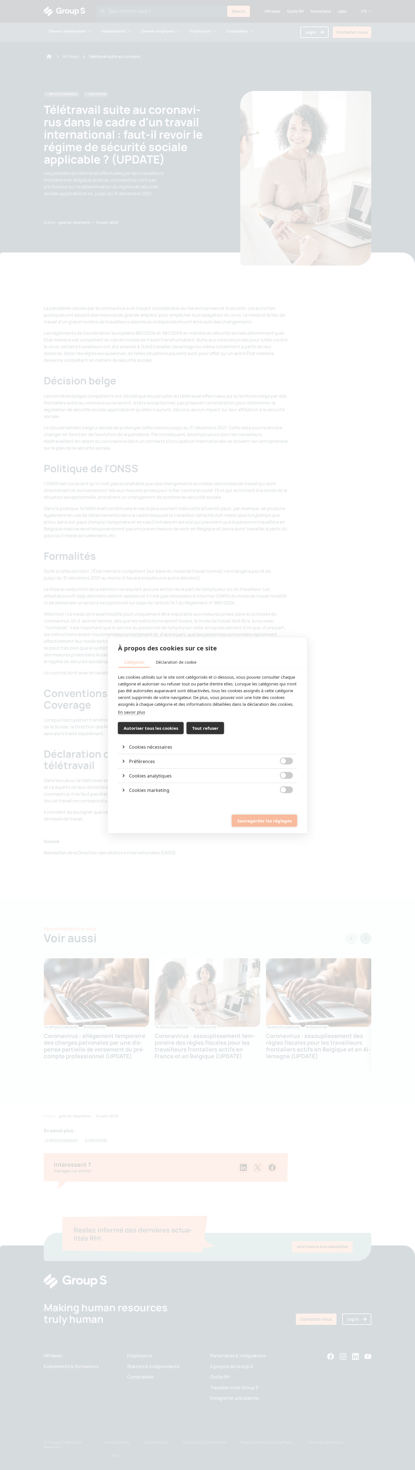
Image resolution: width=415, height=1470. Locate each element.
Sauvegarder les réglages (264, 821)
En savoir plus (131, 712)
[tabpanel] (207, 735)
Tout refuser (205, 728)
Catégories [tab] (134, 662)
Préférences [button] (142, 761)
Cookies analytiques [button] (150, 775)
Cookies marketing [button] (149, 790)
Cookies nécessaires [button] (150, 747)
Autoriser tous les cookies (151, 728)
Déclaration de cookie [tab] (176, 662)
